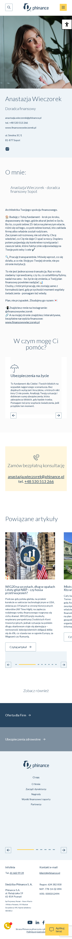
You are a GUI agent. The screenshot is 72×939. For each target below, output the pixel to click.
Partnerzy (36, 804)
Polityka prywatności (36, 931)
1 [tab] (25, 849)
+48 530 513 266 (18, 122)
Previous (13, 415)
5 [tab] (50, 849)
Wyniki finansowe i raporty (36, 799)
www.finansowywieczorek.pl (20, 127)
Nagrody (36, 794)
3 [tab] (41, 849)
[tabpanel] (36, 386)
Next (59, 415)
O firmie (36, 784)
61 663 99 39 (17, 872)
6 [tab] (54, 849)
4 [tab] (45, 849)
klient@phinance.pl (49, 872)
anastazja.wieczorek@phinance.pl (23, 117)
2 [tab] (37, 849)
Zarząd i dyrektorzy (36, 789)
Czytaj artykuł (18, 647)
